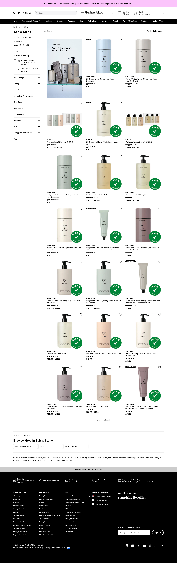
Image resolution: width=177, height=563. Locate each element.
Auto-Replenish (44, 519)
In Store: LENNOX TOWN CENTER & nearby (28, 63)
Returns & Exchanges (72, 499)
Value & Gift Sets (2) (21, 45)
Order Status (43, 506)
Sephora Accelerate (19, 528)
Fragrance (72, 21)
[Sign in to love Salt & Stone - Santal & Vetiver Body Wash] (120, 156)
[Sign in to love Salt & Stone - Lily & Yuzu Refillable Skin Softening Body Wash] (120, 103)
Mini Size (105, 21)
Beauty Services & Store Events (49, 515)
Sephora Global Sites (20, 522)
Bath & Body (92, 21)
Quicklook (104, 72)
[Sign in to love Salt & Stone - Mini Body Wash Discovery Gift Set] (159, 103)
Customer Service (71, 496)
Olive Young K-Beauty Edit (31, 21)
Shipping (68, 506)
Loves (41, 528)
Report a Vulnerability (20, 535)
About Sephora (18, 496)
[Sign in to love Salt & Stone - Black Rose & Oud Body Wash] (120, 367)
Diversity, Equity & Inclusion (22, 525)
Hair (81, 21)
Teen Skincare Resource (73, 535)
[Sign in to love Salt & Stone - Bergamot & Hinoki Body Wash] (159, 156)
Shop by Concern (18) (22, 37)
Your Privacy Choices (59, 548)
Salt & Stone (17, 27)
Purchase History (45, 509)
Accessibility (69, 532)
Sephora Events (18, 515)
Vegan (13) (18, 41)
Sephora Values (18, 506)
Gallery (41, 502)
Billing (67, 509)
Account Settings (44, 512)
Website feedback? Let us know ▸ (88, 469)
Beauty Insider (44, 496)
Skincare (60, 21)
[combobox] (56, 13)
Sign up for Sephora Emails (129, 527)
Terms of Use (28, 548)
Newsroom (16, 499)
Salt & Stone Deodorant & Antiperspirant (123, 457)
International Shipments (73, 512)
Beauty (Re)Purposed (20, 532)
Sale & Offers (158, 21)
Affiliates (16, 512)
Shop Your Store (44, 532)
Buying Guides (70, 515)
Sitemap (47, 548)
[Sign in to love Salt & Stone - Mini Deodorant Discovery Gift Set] (81, 103)
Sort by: (154, 31)
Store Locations (70, 525)
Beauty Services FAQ (72, 519)
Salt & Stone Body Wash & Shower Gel (57, 457)
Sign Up (158, 532)
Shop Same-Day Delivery (47, 535)
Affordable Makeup (35, 457)
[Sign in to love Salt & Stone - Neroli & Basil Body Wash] (81, 314)
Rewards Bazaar (44, 525)
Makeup (49, 21)
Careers (16, 502)
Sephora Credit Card (46, 499)
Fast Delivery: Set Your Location (29, 70)
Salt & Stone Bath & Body (149, 457)
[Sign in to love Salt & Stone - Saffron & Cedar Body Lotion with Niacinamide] (120, 314)
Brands (115, 21)
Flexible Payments (71, 528)
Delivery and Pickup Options (74, 502)
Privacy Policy (18, 548)
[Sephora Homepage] (22, 13)
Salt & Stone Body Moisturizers (85, 457)
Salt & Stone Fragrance (46, 460)
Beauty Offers (43, 522)
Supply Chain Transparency (22, 509)
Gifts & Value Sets (130, 21)
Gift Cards (145, 21)
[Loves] (156, 13)
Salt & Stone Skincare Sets (66, 460)
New (15, 21)
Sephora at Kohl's (71, 522)
